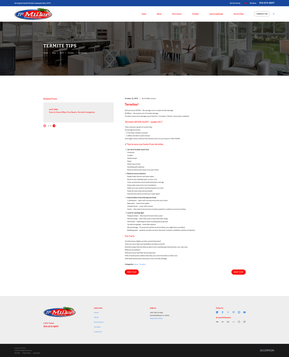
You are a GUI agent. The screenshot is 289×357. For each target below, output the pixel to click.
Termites (142, 264)
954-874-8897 (267, 2)
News (136, 264)
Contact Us (262, 14)
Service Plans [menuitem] (239, 14)
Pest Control (98, 322)
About (96, 317)
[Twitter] (228, 312)
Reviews (253, 3)
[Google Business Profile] (217, 312)
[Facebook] (222, 312)
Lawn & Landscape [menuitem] (216, 14)
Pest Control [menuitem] (177, 14)
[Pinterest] (233, 312)
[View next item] (54, 125)
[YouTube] (244, 312)
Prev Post (132, 272)
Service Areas (235, 3)
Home (96, 312)
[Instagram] (239, 312)
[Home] (33, 14)
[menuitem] (17, 353)
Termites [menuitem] (195, 14)
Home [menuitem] (144, 14)
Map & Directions (156, 318)
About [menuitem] (159, 14)
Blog (245, 3)
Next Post (238, 272)
